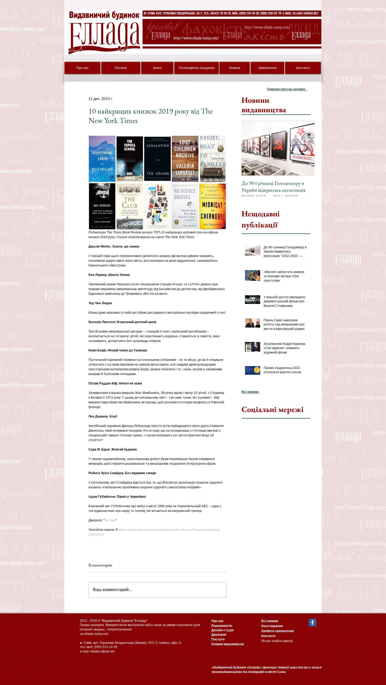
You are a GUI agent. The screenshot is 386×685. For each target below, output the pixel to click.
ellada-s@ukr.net (102, 651)
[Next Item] (306, 148)
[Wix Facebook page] (312, 623)
